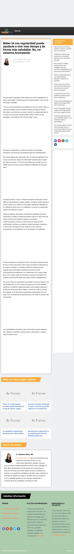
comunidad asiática (59, 535)
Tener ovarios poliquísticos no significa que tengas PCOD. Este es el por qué (63, 103)
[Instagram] (63, 140)
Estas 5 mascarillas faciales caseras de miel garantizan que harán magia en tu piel (62, 110)
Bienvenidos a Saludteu (10, 513)
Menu (17, 31)
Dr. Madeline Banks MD (23, 458)
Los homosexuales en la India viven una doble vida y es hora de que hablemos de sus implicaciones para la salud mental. (63, 129)
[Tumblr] (55, 144)
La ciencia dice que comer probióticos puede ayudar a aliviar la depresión (62, 95)
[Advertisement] (37, 13)
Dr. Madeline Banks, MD (23, 59)
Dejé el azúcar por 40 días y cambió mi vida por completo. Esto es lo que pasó (63, 48)
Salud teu (10, 551)
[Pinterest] (59, 140)
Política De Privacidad (10, 518)
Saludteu (70, 551)
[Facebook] (55, 140)
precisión (40, 536)
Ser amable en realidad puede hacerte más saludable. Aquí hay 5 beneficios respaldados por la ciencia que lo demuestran (63, 67)
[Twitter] (66, 140)
